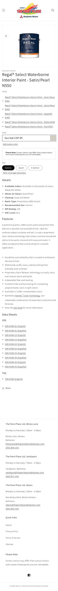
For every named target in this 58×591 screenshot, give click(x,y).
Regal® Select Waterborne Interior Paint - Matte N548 (30, 122)
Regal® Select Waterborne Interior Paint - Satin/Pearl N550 (30, 107)
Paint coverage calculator (14, 172)
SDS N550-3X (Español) (15, 357)
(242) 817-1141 (12, 476)
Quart (21, 168)
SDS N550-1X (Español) (15, 339)
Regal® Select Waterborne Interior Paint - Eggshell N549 (28, 115)
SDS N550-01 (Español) (15, 330)
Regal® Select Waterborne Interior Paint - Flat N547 (29, 126)
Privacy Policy (12, 531)
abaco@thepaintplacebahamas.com (23, 505)
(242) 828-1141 (12, 447)
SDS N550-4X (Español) (15, 366)
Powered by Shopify (41, 586)
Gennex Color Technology (27, 295)
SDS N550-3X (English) (15, 353)
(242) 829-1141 (12, 508)
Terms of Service (13, 538)
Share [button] (8, 388)
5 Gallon (35, 168)
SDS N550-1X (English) (15, 335)
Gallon (8, 168)
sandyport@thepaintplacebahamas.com (25, 472)
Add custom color (10, 144)
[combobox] (29, 138)
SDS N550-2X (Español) (15, 348)
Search (9, 525)
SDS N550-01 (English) (15, 326)
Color (4, 132)
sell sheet (18, 307)
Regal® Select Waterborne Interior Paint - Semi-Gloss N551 (30, 99)
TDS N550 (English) (14, 379)
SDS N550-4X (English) (15, 362)
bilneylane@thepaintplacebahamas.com (25, 443)
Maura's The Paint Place (24, 586)
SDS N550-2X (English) (15, 344)
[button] (3, 10)
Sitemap (9, 544)
